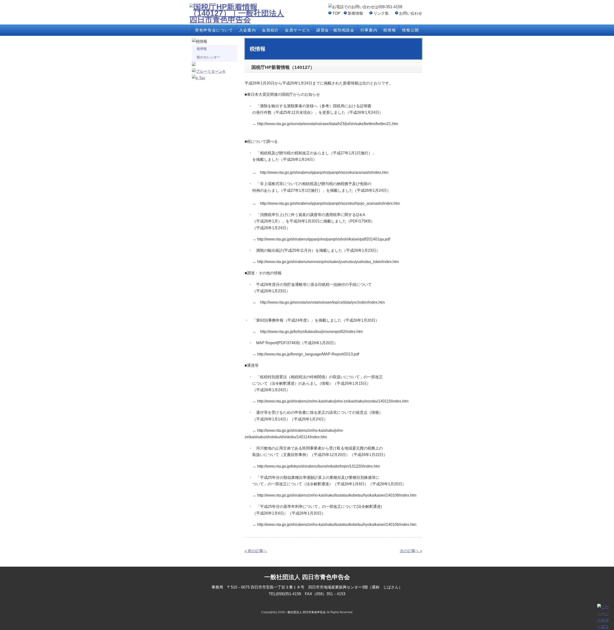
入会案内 (247, 30)
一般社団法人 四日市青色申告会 (305, 612)
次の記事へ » (411, 551)
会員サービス (297, 30)
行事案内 (368, 30)
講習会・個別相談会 (335, 30)
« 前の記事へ (256, 551)
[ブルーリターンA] (208, 71)
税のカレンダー (208, 57)
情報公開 (410, 30)
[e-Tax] (198, 78)
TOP (336, 13)
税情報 (389, 30)
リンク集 (381, 13)
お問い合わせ (410, 13)
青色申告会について (214, 30)
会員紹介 (270, 30)
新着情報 (355, 13)
